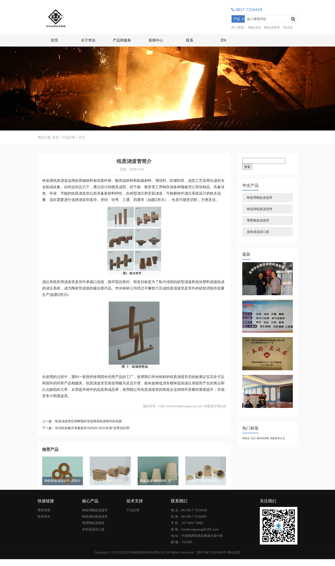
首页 (54, 40)
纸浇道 (288, 27)
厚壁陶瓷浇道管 (258, 220)
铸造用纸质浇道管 (259, 209)
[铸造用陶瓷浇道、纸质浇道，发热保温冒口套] (56, 18)
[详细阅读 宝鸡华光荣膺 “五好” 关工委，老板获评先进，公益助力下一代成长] (267, 353)
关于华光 (88, 40)
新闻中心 (156, 40)
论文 (253, 438)
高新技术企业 (277, 438)
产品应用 (68, 137)
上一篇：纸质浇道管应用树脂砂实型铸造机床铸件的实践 (82, 421)
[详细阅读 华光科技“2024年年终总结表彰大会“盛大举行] (267, 391)
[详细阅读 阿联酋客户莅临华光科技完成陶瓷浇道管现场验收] (267, 278)
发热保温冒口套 (258, 232)
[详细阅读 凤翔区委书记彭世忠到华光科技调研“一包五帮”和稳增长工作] (267, 316)
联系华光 (44, 516)
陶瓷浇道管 (272, 27)
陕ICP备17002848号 (211, 552)
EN (223, 40)
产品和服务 (122, 40)
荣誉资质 (44, 510)
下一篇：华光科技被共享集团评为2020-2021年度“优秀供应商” (86, 428)
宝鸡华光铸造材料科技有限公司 (142, 552)
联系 (189, 40)
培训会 (246, 438)
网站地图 (233, 552)
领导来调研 (263, 438)
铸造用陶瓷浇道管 (259, 197)
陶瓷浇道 (254, 27)
